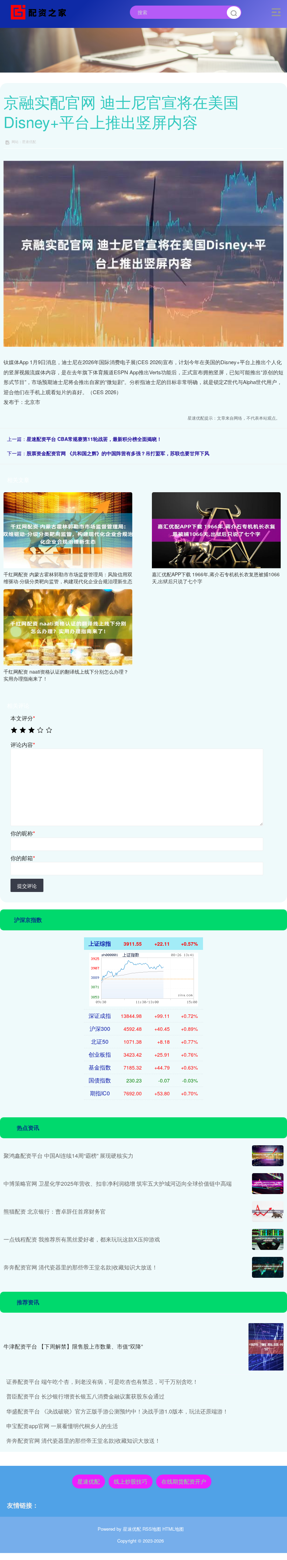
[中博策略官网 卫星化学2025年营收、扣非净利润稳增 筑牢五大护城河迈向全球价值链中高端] (268, 1183)
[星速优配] (40, 11)
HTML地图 (173, 1528)
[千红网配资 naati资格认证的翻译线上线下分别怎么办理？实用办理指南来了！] (68, 626)
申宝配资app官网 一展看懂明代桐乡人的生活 (62, 1426)
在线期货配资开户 (183, 1481)
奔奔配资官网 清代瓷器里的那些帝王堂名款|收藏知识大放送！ (81, 1267)
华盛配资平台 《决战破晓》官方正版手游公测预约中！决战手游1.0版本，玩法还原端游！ (117, 1411)
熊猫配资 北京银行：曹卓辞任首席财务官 (55, 1211)
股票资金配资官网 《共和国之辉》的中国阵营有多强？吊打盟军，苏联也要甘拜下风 (118, 453)
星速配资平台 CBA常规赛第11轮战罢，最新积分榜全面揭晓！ (94, 438)
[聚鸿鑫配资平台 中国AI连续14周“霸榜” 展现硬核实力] (268, 1155)
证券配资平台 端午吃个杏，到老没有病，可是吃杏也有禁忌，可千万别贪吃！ (102, 1382)
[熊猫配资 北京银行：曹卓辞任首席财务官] (268, 1211)
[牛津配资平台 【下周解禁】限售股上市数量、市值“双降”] (266, 1347)
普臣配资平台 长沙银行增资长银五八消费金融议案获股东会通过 (85, 1396)
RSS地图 (151, 1528)
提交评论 (27, 885)
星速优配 (88, 1481)
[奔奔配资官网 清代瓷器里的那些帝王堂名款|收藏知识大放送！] (268, 1267)
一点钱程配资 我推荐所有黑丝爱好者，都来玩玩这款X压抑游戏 (82, 1239)
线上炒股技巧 (130, 1481)
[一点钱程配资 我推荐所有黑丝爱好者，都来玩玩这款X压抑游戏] (268, 1239)
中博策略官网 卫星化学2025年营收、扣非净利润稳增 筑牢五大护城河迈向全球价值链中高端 (118, 1183)
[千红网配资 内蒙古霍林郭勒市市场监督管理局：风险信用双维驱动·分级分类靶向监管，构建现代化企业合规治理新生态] (68, 529)
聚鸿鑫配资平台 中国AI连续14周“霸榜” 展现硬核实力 (68, 1156)
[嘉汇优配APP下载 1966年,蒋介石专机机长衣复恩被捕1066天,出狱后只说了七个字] (216, 529)
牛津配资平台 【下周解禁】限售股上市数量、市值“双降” (73, 1346)
